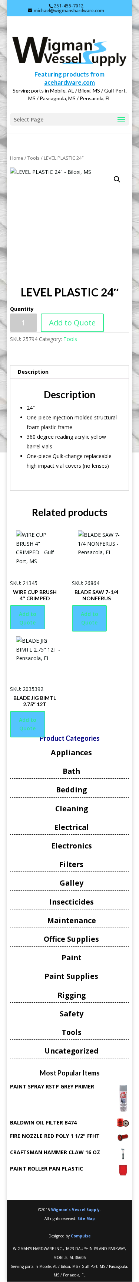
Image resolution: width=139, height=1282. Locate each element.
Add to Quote (72, 323)
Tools (33, 158)
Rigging (71, 995)
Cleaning (71, 809)
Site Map (86, 1218)
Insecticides (71, 902)
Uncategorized (71, 1051)
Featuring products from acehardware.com (69, 78)
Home (16, 158)
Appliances (71, 752)
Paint (72, 957)
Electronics (71, 846)
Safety (71, 1014)
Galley (71, 883)
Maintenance (71, 920)
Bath (71, 771)
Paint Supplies (71, 976)
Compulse (81, 1236)
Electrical (71, 827)
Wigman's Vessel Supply (75, 1209)
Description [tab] (33, 371)
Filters (71, 864)
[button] (117, 179)
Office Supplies (71, 939)
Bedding (71, 790)
